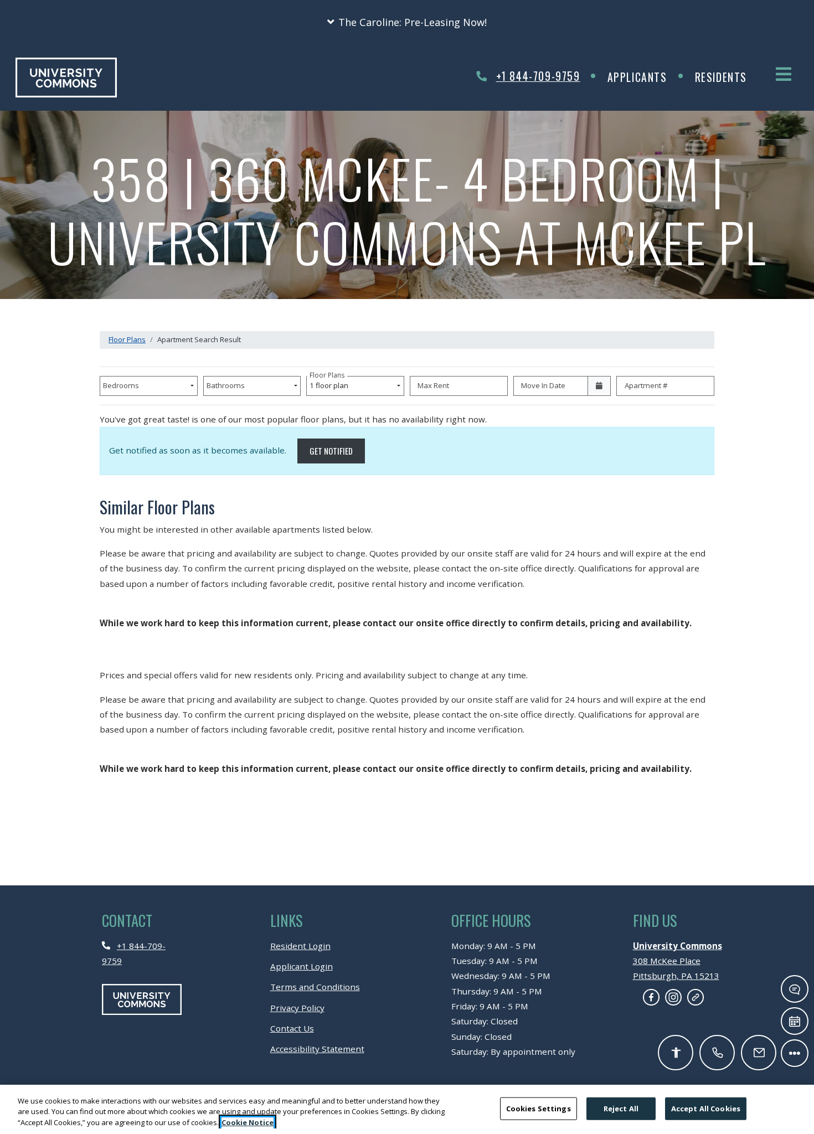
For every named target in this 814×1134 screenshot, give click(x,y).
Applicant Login (301, 966)
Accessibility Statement (317, 1048)
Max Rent (433, 385)
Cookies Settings (538, 1108)
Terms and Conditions (315, 986)
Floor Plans (127, 339)
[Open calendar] (599, 386)
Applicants (644, 77)
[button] (407, 22)
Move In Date (543, 385)
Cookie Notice (247, 1122)
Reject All (621, 1108)
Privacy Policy (297, 1007)
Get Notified (337, 450)
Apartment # (646, 385)
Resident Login (300, 945)
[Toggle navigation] (783, 74)
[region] (407, 1109)
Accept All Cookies (705, 1108)
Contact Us (292, 1028)
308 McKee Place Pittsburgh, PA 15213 (677, 961)
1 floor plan (331, 383)
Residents (728, 77)
